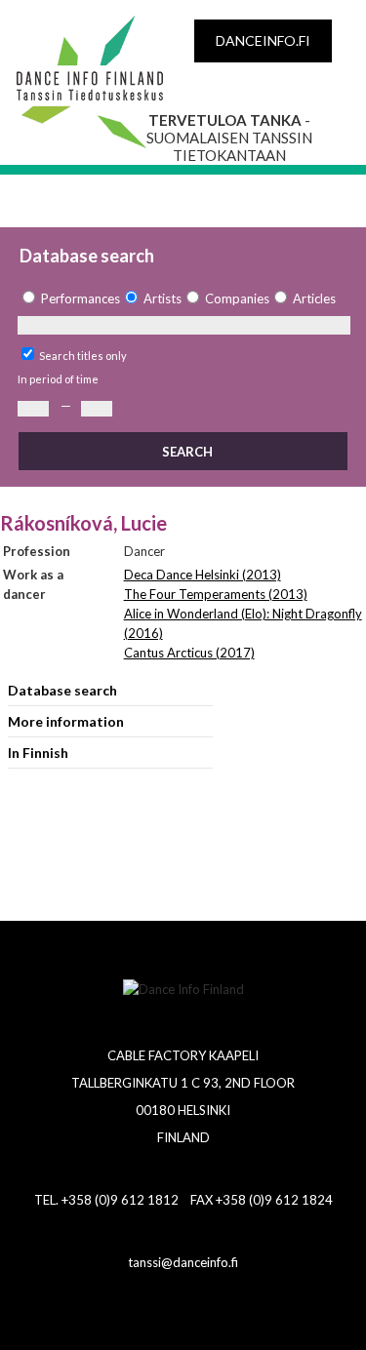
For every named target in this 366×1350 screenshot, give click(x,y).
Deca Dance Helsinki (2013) (202, 574)
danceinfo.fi (263, 40)
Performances (80, 298)
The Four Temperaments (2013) (215, 594)
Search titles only (83, 355)
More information (66, 721)
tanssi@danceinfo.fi (183, 1262)
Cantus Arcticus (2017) (189, 652)
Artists (162, 298)
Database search (62, 690)
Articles (314, 298)
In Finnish (38, 752)
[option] (69, 299)
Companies (237, 298)
